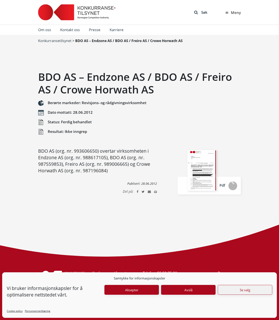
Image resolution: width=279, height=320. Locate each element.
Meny (236, 12)
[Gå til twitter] (143, 191)
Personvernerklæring (37, 311)
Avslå (188, 290)
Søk (204, 12)
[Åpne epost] (149, 191)
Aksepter (131, 290)
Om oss (44, 29)
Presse (94, 29)
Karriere (117, 29)
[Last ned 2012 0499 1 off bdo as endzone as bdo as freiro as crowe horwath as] (202, 170)
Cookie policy (15, 311)
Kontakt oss (70, 29)
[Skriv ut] (155, 191)
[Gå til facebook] (137, 191)
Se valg (245, 290)
